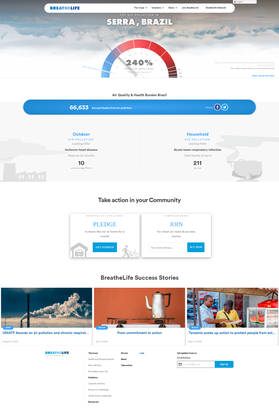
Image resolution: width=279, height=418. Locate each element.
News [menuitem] (171, 7)
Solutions (93, 377)
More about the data (263, 75)
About (124, 359)
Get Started (105, 247)
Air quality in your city (98, 371)
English (239, 2)
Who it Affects (95, 365)
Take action (126, 365)
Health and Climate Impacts (101, 359)
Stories (124, 353)
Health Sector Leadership (99, 396)
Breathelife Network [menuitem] (216, 7)
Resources (93, 402)
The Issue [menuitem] (139, 7)
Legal (142, 353)
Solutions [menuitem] (156, 7)
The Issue (93, 353)
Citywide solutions (96, 383)
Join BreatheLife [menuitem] (190, 7)
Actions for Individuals (98, 390)
